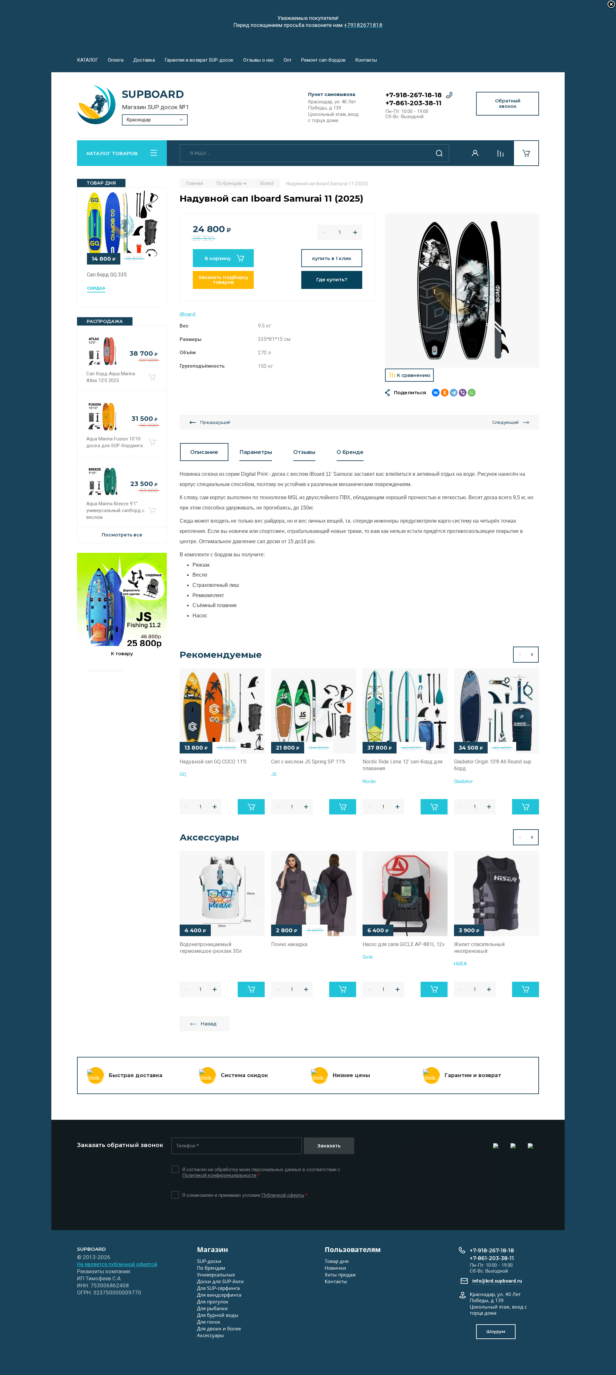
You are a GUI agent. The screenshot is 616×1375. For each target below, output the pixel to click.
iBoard (187, 314)
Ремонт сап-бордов (323, 60)
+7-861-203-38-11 (413, 103)
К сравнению (413, 375)
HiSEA (460, 964)
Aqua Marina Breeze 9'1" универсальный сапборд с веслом (115, 510)
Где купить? (331, 279)
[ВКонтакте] (436, 392)
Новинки (335, 1268)
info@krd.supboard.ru (497, 1281)
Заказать (329, 1146)
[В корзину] (152, 377)
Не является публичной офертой (117, 1264)
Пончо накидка (289, 944)
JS (274, 774)
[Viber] (462, 392)
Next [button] (532, 655)
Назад (209, 1024)
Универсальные (216, 1274)
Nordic (369, 781)
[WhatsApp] (471, 392)
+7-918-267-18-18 (413, 95)
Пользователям (353, 1249)
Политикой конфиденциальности (219, 1175)
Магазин (212, 1249)
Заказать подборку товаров (223, 279)
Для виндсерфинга (219, 1295)
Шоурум (495, 1331)
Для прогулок (212, 1301)
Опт (288, 60)
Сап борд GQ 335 (107, 275)
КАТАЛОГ (87, 60)
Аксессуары (210, 1335)
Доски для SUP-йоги (220, 1281)
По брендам (211, 1268)
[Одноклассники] (445, 392)
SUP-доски (209, 1261)
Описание (204, 452)
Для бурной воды (217, 1315)
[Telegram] (454, 392)
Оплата (116, 60)
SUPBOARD (153, 94)
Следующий (505, 422)
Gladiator (463, 781)
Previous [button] (519, 655)
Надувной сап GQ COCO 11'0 (213, 762)
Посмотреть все (122, 535)
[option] (462, 290)
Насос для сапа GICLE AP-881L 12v (404, 944)
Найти (439, 153)
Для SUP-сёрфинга (218, 1288)
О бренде (350, 452)
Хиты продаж (340, 1274)
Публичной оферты (282, 1195)
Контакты (366, 60)
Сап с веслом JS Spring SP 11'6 (308, 762)
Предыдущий (215, 422)
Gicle (368, 957)
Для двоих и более (219, 1328)
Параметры (255, 452)
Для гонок (208, 1321)
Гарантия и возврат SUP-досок (199, 60)
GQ (183, 774)
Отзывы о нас (258, 60)
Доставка (144, 60)
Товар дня (336, 1261)
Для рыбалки (212, 1308)
